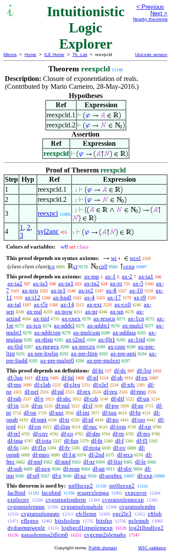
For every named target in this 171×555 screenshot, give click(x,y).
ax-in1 (66, 283)
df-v (39, 398)
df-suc (90, 426)
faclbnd (16, 492)
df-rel (13, 433)
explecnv (18, 499)
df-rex (84, 391)
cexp (129, 266)
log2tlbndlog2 (146, 527)
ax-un (117, 311)
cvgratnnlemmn (26, 506)
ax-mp (91, 276)
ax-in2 (92, 283)
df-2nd (96, 454)
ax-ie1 (58, 290)
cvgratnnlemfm (137, 506)
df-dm (93, 433)
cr (75, 266)
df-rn (118, 433)
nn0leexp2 (122, 485)
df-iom (118, 426)
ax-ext (94, 304)
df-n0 (33, 475)
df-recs (125, 454)
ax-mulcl (132, 325)
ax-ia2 (14, 283)
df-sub (14, 468)
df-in (13, 405)
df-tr (64, 419)
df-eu (141, 377)
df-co (67, 433)
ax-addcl (64, 325)
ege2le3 (122, 513)
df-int (82, 412)
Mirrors (10, 54)
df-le (140, 461)
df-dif (117, 398)
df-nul (62, 405)
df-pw (112, 405)
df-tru (42, 377)
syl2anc (48, 231)
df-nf (92, 377)
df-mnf (63, 461)
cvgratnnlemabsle (82, 506)
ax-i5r (41, 304)
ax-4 (89, 297)
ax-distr (44, 339)
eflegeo (30, 520)
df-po (112, 419)
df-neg (42, 468)
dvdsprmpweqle (26, 527)
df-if (87, 405)
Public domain (103, 547)
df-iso (138, 419)
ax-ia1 (146, 276)
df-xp (145, 426)
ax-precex (83, 346)
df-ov (119, 447)
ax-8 (111, 290)
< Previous (150, 7)
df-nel (32, 391)
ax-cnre (116, 346)
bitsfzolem (67, 520)
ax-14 (67, 304)
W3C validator (152, 547)
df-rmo (138, 391)
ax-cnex (71, 318)
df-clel (100, 384)
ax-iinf (41, 318)
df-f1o (39, 447)
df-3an (15, 377)
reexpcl (48, 213)
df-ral (57, 391)
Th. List (79, 54)
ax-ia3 (40, 283)
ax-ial (14, 304)
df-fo (13, 447)
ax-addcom (47, 332)
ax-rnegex (47, 346)
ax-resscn (104, 318)
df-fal (67, 377)
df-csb (91, 398)
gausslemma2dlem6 (44, 534)
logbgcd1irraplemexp (87, 527)
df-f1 (142, 440)
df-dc (120, 370)
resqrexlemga (93, 492)
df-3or (144, 370)
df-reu (110, 391)
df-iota (43, 440)
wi (114, 258)
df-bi (97, 370)
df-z (56, 475)
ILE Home (54, 54)
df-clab (42, 384)
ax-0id (15, 346)
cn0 (103, 266)
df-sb (117, 377)
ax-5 (138, 283)
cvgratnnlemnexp (123, 499)
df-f (119, 440)
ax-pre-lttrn (84, 353)
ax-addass (124, 332)
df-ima (15, 440)
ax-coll (122, 304)
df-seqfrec (110, 475)
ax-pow (63, 311)
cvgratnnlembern (66, 499)
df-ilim (62, 426)
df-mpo (41, 454)
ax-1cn (136, 318)
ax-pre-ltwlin (43, 353)
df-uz (80, 475)
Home (30, 54)
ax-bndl (62, 297)
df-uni (56, 412)
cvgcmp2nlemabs (105, 534)
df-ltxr (114, 461)
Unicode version (151, 54)
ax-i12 (32, 297)
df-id (87, 419)
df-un (143, 398)
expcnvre (136, 492)
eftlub (155, 513)
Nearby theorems (150, 19)
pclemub (138, 520)
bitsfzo (104, 520)
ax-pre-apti (123, 353)
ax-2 (127, 276)
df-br (135, 412)
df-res (143, 433)
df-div (125, 468)
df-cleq (72, 384)
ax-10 (136, 290)
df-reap (71, 468)
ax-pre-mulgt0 (57, 360)
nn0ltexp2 (80, 485)
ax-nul (34, 311)
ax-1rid (136, 339)
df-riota (91, 447)
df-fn (97, 440)
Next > (158, 13)
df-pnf (35, 461)
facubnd (51, 492)
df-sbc (64, 398)
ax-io (116, 283)
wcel (135, 258)
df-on (34, 426)
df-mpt (38, 419)
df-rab (14, 398)
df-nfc (128, 384)
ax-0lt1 (106, 339)
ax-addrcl (98, 325)
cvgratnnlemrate (40, 513)
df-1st (69, 454)
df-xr (89, 461)
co (52, 266)
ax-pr (91, 311)
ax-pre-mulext (103, 360)
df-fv (64, 447)
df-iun (109, 412)
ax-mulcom (86, 332)
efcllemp (86, 513)
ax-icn (33, 325)
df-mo (14, 384)
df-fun (71, 440)
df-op (30, 412)
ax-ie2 (85, 290)
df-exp (145, 475)
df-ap (99, 468)
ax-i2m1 (76, 339)
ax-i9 (140, 297)
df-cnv (40, 433)
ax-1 (110, 276)
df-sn (137, 405)
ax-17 (114, 297)
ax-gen (30, 290)
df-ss (37, 405)
